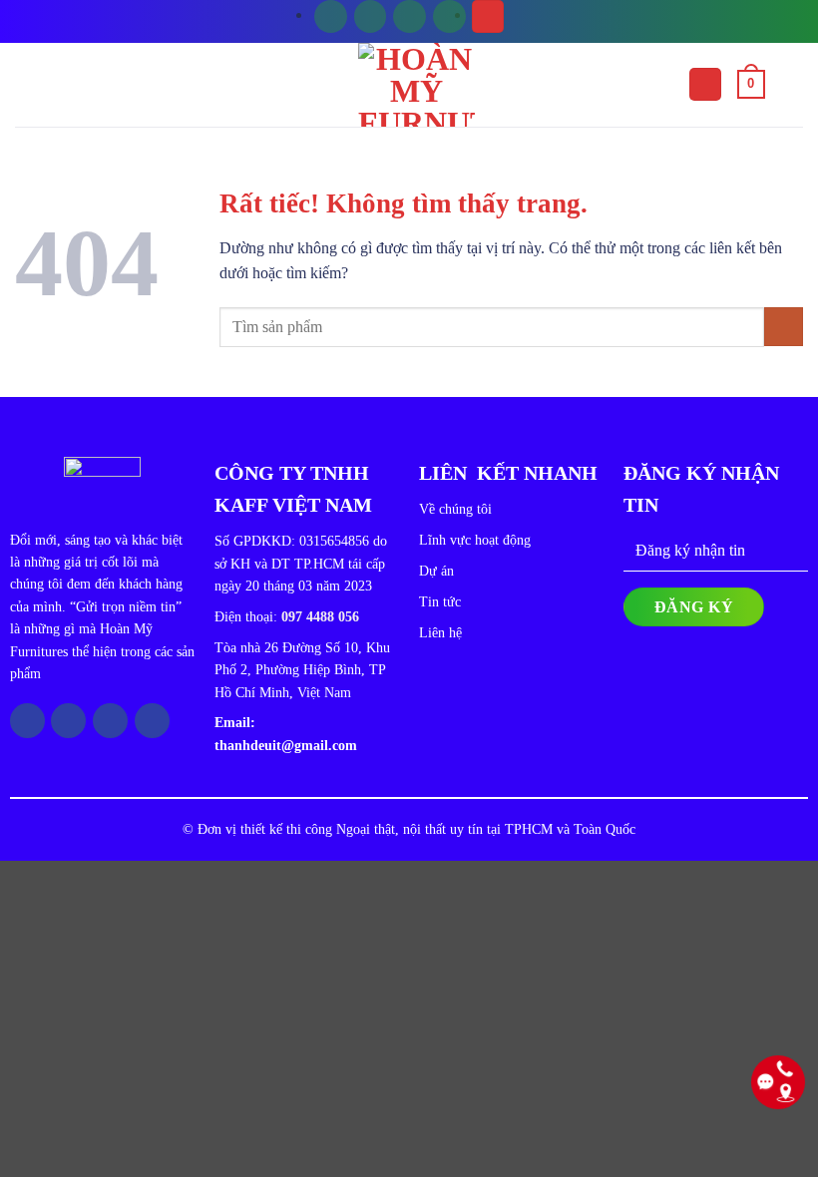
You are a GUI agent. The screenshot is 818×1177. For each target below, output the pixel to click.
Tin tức (440, 601)
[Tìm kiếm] (488, 16)
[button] (705, 84)
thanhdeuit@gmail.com (285, 745)
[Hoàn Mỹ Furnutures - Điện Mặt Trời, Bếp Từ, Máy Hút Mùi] (417, 85)
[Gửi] (783, 326)
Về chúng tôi (455, 509)
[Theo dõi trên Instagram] (370, 16)
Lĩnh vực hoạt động (475, 540)
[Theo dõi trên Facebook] (330, 16)
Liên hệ (440, 632)
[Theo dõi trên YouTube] (449, 16)
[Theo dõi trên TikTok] (409, 16)
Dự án (436, 571)
